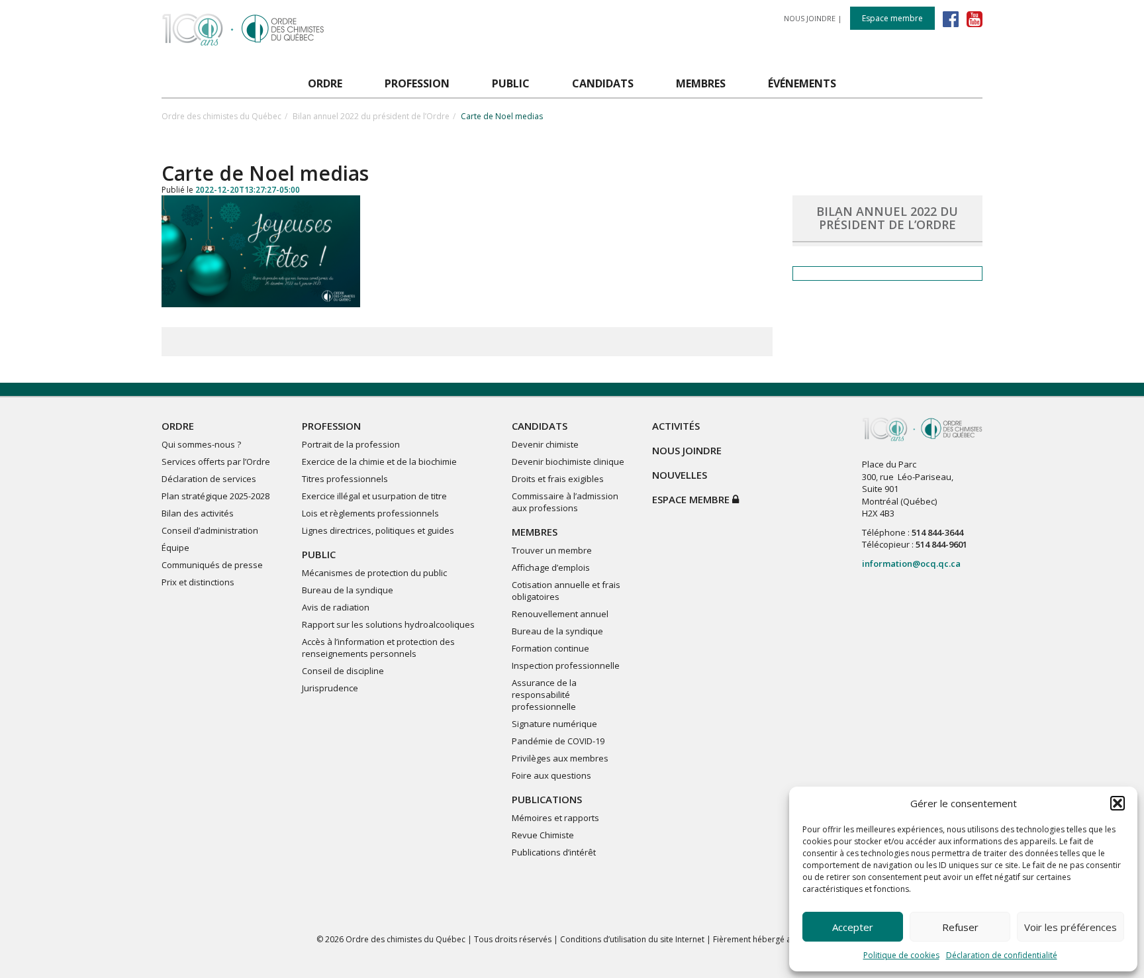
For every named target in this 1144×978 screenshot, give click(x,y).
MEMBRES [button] (701, 83)
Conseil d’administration (210, 530)
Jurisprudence (330, 688)
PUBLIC (319, 554)
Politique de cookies (901, 955)
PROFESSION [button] (417, 83)
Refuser (960, 927)
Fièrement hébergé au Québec (770, 939)
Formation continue (550, 648)
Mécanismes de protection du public (374, 573)
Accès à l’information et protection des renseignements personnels (378, 648)
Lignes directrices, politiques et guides (378, 530)
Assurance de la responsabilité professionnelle (544, 694)
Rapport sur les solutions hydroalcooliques (388, 624)
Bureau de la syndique (347, 590)
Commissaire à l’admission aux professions (565, 502)
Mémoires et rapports (555, 818)
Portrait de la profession (351, 444)
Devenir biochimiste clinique (568, 461)
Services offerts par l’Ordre (216, 461)
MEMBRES (534, 531)
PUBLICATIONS (547, 799)
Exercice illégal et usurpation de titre (374, 496)
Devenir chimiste (545, 444)
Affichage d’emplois (551, 567)
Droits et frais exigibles (558, 479)
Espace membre (892, 18)
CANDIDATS (539, 425)
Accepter (852, 927)
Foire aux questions (551, 775)
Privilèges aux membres (560, 758)
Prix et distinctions (198, 582)
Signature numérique (554, 724)
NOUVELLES (679, 474)
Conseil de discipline (343, 671)
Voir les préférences (1070, 927)
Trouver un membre (552, 550)
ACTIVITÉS (676, 425)
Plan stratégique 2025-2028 (215, 496)
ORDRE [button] (325, 83)
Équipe (175, 548)
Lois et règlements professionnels (370, 513)
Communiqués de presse (212, 565)
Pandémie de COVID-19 (558, 741)
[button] (1117, 803)
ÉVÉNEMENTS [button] (802, 83)
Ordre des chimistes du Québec (221, 116)
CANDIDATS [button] (603, 83)
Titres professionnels (345, 479)
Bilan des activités (198, 513)
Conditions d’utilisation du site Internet (632, 939)
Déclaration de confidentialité (1001, 955)
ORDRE (178, 425)
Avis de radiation (335, 607)
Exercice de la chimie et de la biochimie (379, 461)
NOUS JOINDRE (809, 18)
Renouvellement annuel (560, 614)
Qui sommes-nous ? (201, 444)
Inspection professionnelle (566, 665)
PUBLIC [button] (511, 83)
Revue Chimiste (543, 835)
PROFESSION (331, 425)
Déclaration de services (209, 479)
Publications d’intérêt (554, 852)
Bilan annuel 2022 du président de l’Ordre (371, 116)
